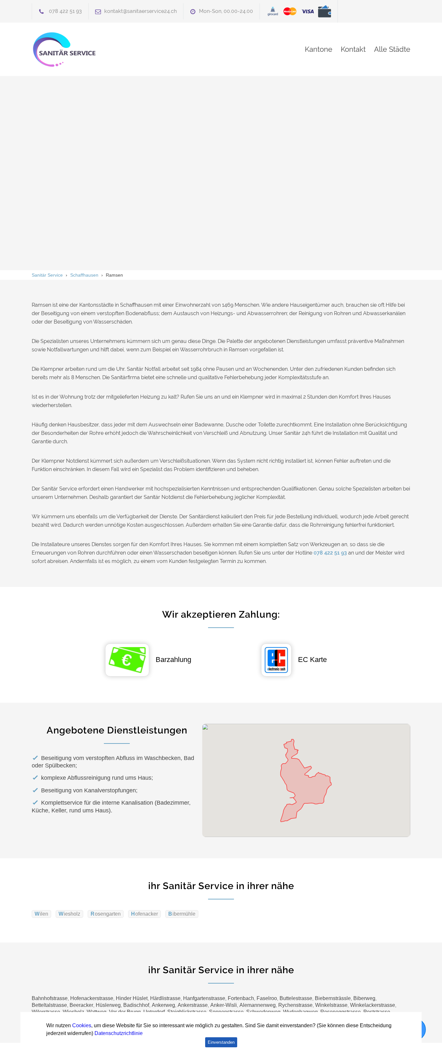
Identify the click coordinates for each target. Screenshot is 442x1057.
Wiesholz (69, 914)
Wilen (41, 914)
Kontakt (353, 49)
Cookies (81, 1025)
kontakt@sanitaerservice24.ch (140, 11)
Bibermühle (181, 914)
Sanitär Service (47, 275)
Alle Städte (392, 49)
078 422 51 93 (65, 11)
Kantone (318, 49)
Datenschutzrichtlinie (118, 1033)
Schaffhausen (84, 275)
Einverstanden (221, 1042)
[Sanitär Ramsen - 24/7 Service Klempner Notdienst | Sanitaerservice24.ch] (91, 49)
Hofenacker (144, 914)
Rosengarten (106, 914)
